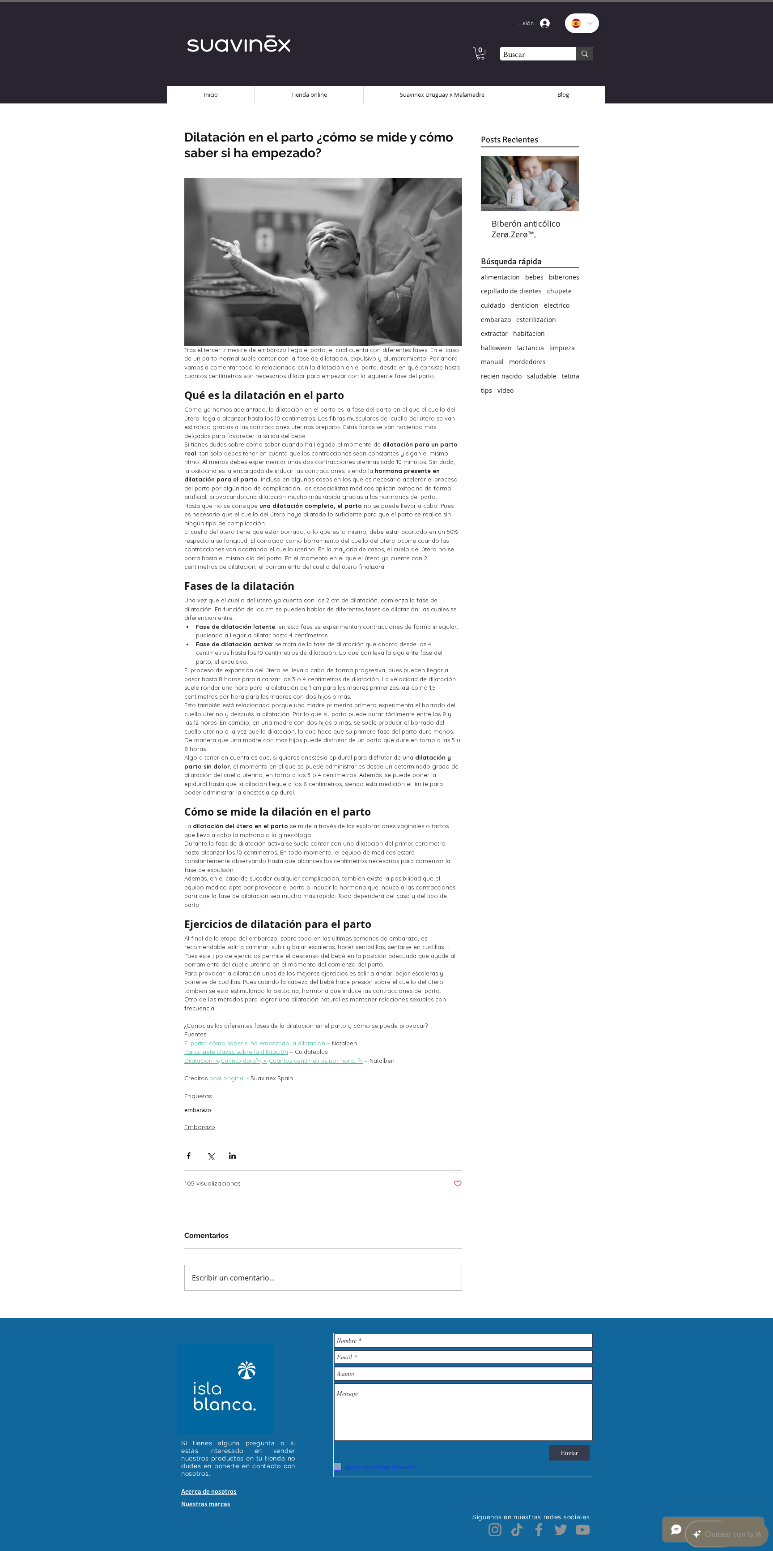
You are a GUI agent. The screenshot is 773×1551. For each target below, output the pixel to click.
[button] (480, 53)
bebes (534, 277)
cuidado (493, 305)
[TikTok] (517, 1529)
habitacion (529, 333)
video (505, 390)
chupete (559, 291)
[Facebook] (539, 1529)
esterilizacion (536, 319)
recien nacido (501, 376)
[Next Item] (565, 184)
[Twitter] (560, 1529)
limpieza (562, 348)
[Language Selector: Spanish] (582, 23)
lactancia (530, 348)
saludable (541, 376)
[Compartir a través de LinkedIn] (232, 1155)
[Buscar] (584, 53)
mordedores (527, 361)
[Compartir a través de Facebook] (188, 1155)
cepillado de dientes (511, 291)
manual (492, 361)
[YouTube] (582, 1529)
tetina (570, 376)
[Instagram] (495, 1529)
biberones (564, 277)
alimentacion (500, 277)
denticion (524, 305)
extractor (494, 333)
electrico (556, 305)
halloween (496, 348)
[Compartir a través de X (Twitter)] (210, 1155)
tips (486, 390)
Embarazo (199, 1127)
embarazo (197, 1109)
